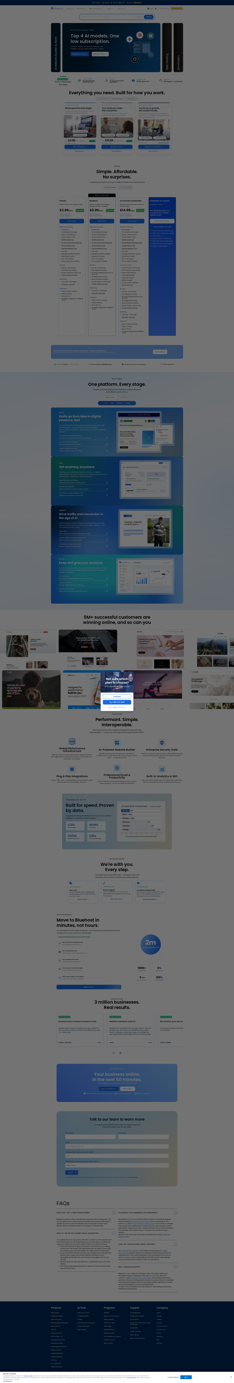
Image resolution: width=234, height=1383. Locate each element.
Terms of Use (28, 1376)
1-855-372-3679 (118, 702)
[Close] (231, 1377)
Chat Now (117, 696)
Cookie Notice (7, 1381)
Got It (186, 1377)
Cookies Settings (173, 1377)
